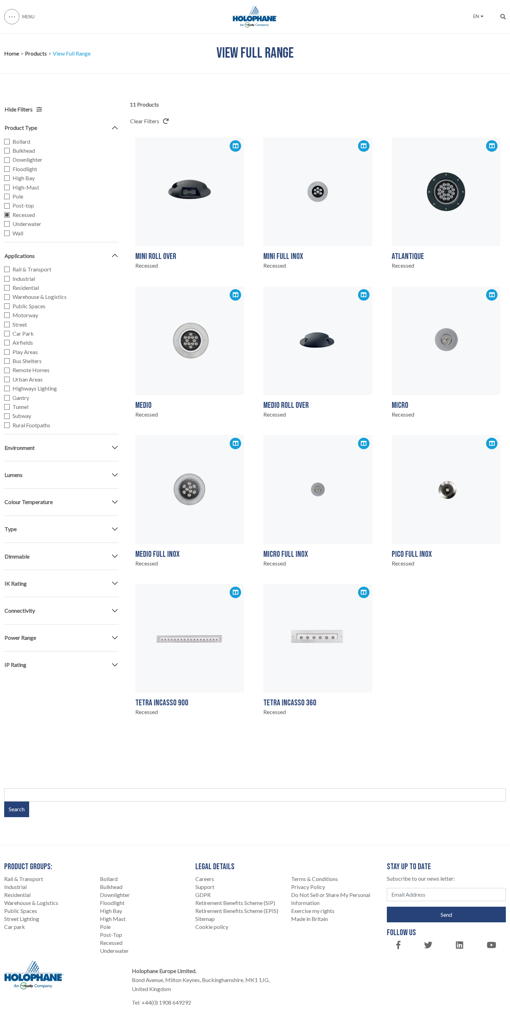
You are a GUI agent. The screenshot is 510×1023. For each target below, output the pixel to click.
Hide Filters (19, 109)
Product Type (21, 127)
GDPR (203, 894)
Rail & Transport (31, 269)
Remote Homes (31, 370)
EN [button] (476, 16)
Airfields (22, 342)
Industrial (23, 279)
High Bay (23, 178)
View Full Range (72, 53)
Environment (20, 447)
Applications (20, 255)
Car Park (23, 333)
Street (19, 324)
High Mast (113, 918)
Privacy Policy (308, 886)
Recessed (23, 215)
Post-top (23, 205)
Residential (25, 288)
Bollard (21, 142)
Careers (204, 878)
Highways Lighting (34, 388)
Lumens (14, 474)
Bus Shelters (27, 361)
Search (17, 809)
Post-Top (111, 934)
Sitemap (205, 918)
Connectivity (20, 610)
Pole (17, 196)
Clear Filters (145, 121)
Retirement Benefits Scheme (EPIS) (236, 910)
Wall (17, 233)
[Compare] (235, 146)
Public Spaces (28, 306)
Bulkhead (23, 151)
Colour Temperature (29, 501)
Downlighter (27, 160)
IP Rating (15, 664)
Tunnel (20, 407)
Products (36, 53)
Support (204, 886)
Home (11, 53)
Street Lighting (21, 918)
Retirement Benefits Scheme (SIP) (235, 902)
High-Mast (25, 187)
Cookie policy (211, 926)
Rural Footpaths (31, 425)
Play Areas (25, 352)
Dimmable (17, 556)
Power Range (20, 637)
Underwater (26, 224)
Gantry (20, 398)
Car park (14, 926)
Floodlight (24, 169)
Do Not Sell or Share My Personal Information (330, 898)
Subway (21, 416)
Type (11, 529)
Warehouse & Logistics (39, 297)
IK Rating (16, 583)
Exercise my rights (312, 910)
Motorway (25, 315)
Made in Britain (309, 918)
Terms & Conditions (314, 878)
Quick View (189, 231)
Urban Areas (27, 379)
